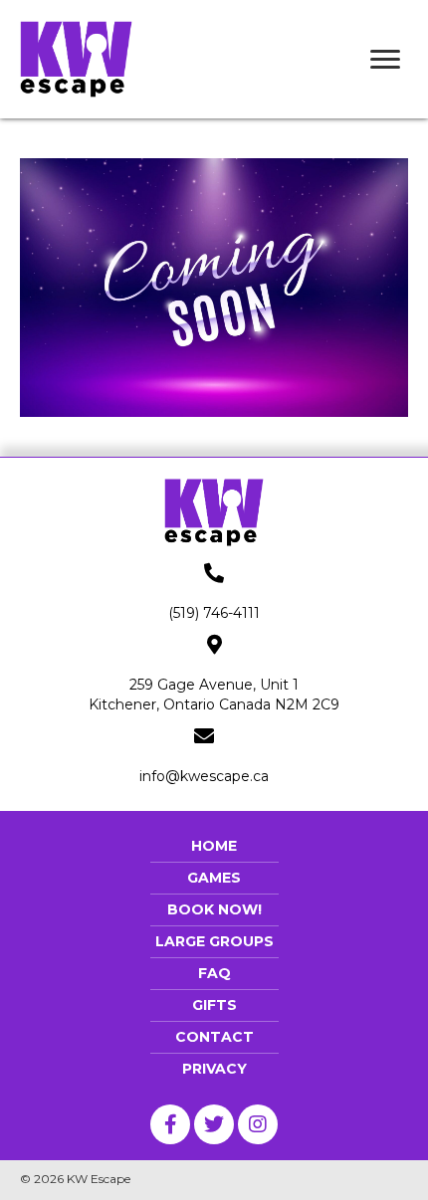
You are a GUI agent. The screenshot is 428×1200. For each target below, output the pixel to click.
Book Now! (214, 909)
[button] (385, 60)
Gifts (214, 1005)
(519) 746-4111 (214, 613)
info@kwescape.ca (204, 776)
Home (214, 846)
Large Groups (214, 941)
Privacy (214, 1069)
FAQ (214, 973)
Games (214, 878)
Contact (214, 1037)
